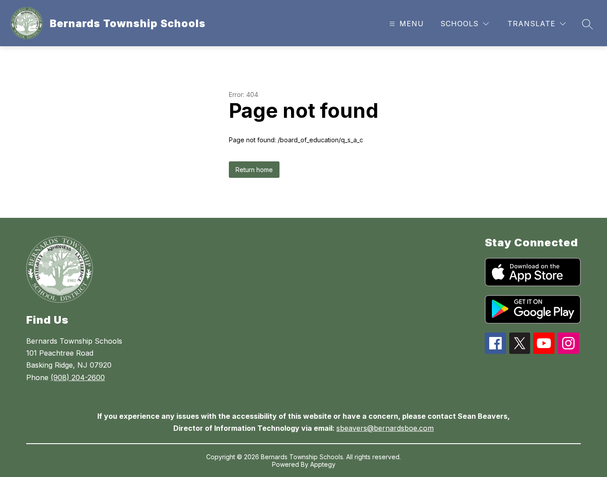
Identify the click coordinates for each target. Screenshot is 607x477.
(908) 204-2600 (78, 377)
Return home (254, 169)
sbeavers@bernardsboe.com (385, 428)
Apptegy (322, 464)
